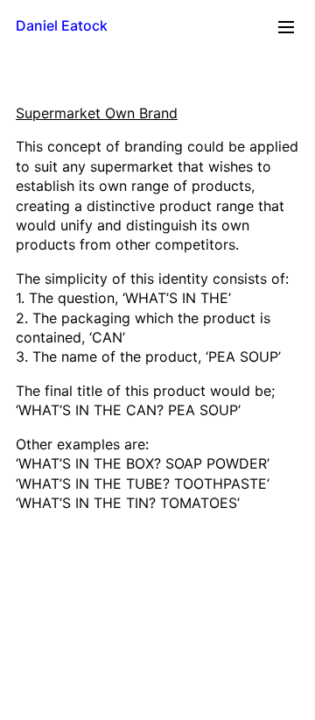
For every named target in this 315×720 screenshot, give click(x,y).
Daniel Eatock (62, 25)
